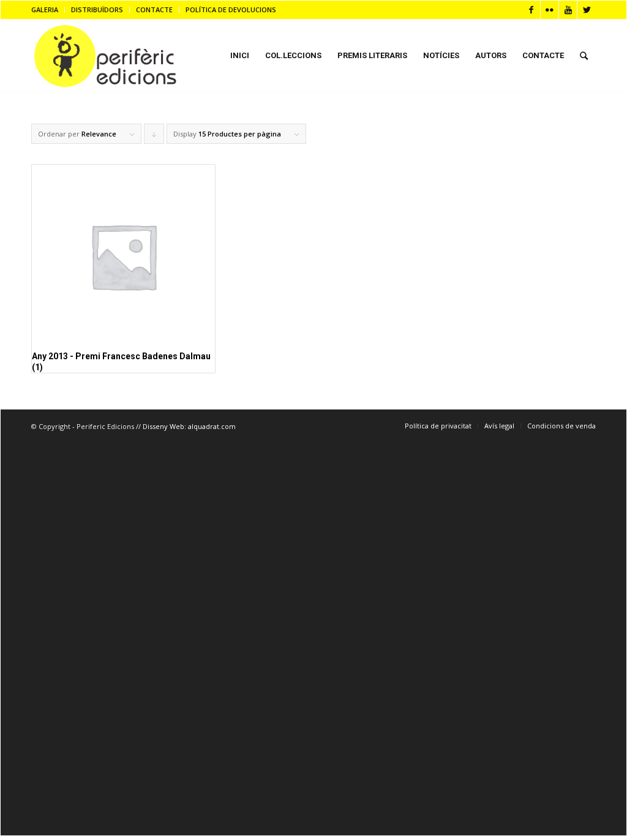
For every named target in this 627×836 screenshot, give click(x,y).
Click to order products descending (154, 136)
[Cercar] (584, 55)
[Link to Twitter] (586, 10)
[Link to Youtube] (568, 10)
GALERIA (44, 9)
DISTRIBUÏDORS (97, 9)
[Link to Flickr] (549, 10)
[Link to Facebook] (531, 10)
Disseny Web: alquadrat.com (189, 426)
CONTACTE (154, 9)
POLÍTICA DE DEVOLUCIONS (231, 9)
